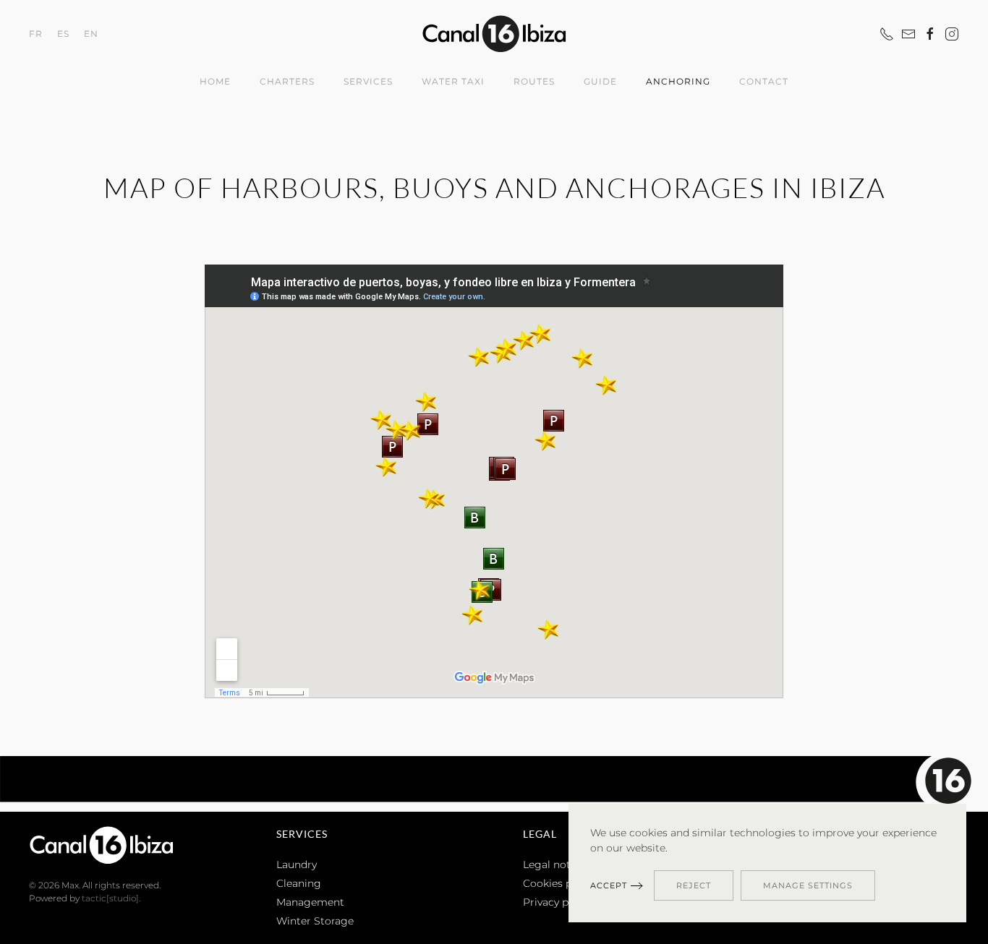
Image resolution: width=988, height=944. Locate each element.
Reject (693, 885)
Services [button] (368, 81)
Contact (763, 81)
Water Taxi (453, 81)
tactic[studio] (110, 898)
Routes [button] (534, 81)
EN (91, 32)
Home (215, 81)
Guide (600, 81)
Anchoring (678, 81)
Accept (608, 885)
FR (36, 32)
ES (63, 32)
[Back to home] (494, 33)
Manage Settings (808, 885)
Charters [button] (287, 81)
